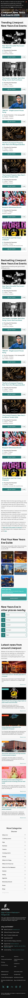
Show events (14, 598)
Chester (14, 615)
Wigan (14, 635)
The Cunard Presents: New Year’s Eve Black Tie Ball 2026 (13, 176)
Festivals (15, 912)
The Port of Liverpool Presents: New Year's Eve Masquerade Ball (13, 143)
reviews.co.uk (16, 929)
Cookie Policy (4, 965)
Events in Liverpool (15, 10)
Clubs (8, 912)
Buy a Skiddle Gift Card (19, 980)
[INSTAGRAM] (16, 987)
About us (16, 956)
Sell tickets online (18, 971)
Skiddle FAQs (17, 974)
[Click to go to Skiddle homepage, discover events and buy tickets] (5, 907)
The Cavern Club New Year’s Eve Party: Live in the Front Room (13, 79)
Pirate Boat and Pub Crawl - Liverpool (12, 239)
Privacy (3, 962)
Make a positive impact (18, 949)
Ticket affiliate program (7, 977)
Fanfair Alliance (14, 943)
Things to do (5, 915)
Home (2, 956)
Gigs (2, 912)
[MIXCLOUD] (12, 987)
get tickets (12, 121)
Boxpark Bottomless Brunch (11, 207)
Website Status (5, 971)
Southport (14, 625)
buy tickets (12, 57)
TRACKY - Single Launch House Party (13, 111)
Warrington (14, 630)
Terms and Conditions (6, 959)
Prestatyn (14, 620)
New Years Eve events (5, 10)
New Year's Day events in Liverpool (12, 527)
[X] (3, 987)
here (5, 531)
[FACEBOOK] (20, 987)
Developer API (4, 974)
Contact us (16, 963)
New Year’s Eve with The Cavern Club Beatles (13, 46)
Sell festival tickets (18, 977)
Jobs (15, 966)
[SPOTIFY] (7, 987)
